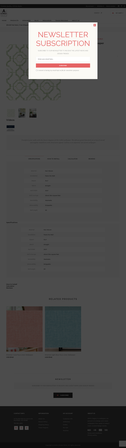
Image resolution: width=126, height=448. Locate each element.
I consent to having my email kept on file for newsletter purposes (58, 70)
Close (95, 25)
